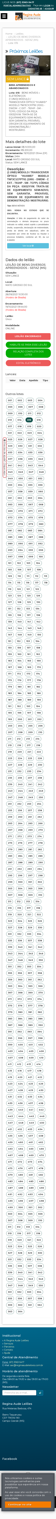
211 (9, 738)
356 (20, 973)
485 (31, 1181)
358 (40, 973)
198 (39, 712)
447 (10, 1122)
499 (10, 1207)
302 (40, 882)
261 (30, 817)
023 (29, 433)
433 (30, 1096)
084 (40, 530)
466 (41, 1148)
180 (20, 686)
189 (29, 699)
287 (10, 862)
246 (41, 790)
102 (19, 563)
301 (30, 882)
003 (30, 400)
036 (40, 452)
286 (40, 856)
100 (41, 556)
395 (10, 1038)
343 (10, 953)
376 (20, 1005)
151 (9, 641)
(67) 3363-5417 (16, 1362)
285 (30, 856)
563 (10, 1311)
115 (18, 582)
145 (30, 628)
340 (20, 947)
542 (40, 1272)
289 (30, 862)
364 (20, 986)
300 (20, 882)
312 (19, 901)
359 (10, 979)
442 (41, 1109)
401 (30, 1044)
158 (38, 647)
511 (9, 1227)
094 (20, 550)
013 (10, 420)
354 (39, 966)
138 (38, 615)
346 (41, 953)
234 (39, 771)
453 (30, 1129)
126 (38, 595)
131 (9, 608)
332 (19, 934)
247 (10, 797)
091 (30, 543)
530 (40, 1253)
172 (19, 673)
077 (10, 524)
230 (40, 764)
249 (30, 797)
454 (40, 1129)
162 (38, 654)
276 (20, 843)
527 (10, 1253)
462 (40, 1142)
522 (39, 1240)
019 (29, 426)
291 (10, 869)
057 (10, 491)
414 (38, 1064)
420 (20, 1077)
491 (10, 1194)
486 (41, 1181)
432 (20, 1096)
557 (30, 1298)
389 (30, 1025)
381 (30, 1012)
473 (30, 1161)
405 (31, 1051)
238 (40, 777)
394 (39, 1031)
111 (28, 576)
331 (10, 934)
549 (30, 1285)
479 (10, 1174)
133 (28, 608)
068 (41, 504)
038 (20, 459)
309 (30, 895)
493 (30, 1194)
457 (30, 1135)
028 (40, 439)
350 (41, 960)
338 (40, 940)
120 (19, 589)
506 (40, 1214)
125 (29, 595)
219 (10, 751)
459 (10, 1142)
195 (10, 712)
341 (30, 947)
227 (10, 764)
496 (20, 1200)
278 (40, 843)
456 (20, 1135)
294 (39, 869)
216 (19, 745)
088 (41, 537)
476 (20, 1168)
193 (28, 706)
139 (10, 621)
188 (20, 699)
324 (20, 921)
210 (40, 732)
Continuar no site (20, 1504)
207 (10, 732)
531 (10, 1259)
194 (38, 706)
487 (10, 1187)
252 (19, 803)
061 (10, 498)
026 (20, 439)
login (47, 5)
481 (31, 1174)
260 (20, 817)
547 (10, 1285)
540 (20, 1272)
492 (20, 1194)
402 (40, 1044)
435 (10, 1103)
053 (10, 485)
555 (10, 1298)
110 (19, 576)
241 (30, 784)
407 (10, 1057)
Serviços (8, 1343)
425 (30, 1083)
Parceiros (9, 1346)
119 (9, 589)
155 (10, 647)
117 (36, 582)
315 (10, 908)
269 (30, 830)
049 (10, 478)
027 (30, 439)
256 (20, 810)
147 (10, 634)
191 (9, 706)
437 (30, 1103)
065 (10, 504)
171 (9, 673)
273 (29, 836)
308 (20, 895)
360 (20, 979)
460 (20, 1142)
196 (19, 712)
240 (20, 784)
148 (20, 634)
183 (10, 693)
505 (30, 1214)
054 (20, 485)
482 (40, 1174)
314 (37, 901)
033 (10, 452)
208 (20, 732)
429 (30, 1090)
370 (40, 992)
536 (20, 1266)
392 (19, 1031)
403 (10, 1051)
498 (41, 1200)
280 (20, 849)
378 (40, 1005)
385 (30, 1018)
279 (10, 849)
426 (41, 1083)
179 (10, 686)
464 (20, 1148)
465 (31, 1148)
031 (30, 446)
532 (19, 1259)
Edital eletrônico (28, 363)
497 (31, 1200)
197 (29, 712)
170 (39, 667)
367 (10, 992)
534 (39, 1259)
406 (41, 1051)
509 (30, 1220)
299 (10, 882)
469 (31, 1155)
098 (20, 556)
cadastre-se (35, 8)
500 (20, 1207)
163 (10, 660)
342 (40, 947)
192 (19, 706)
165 (29, 660)
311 (9, 901)
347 (10, 960)
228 (20, 764)
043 (30, 465)
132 (19, 608)
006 (20, 407)
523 (10, 1246)
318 (38, 908)
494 (40, 1194)
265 (30, 823)
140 (19, 621)
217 (29, 745)
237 (30, 777)
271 (10, 836)
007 (30, 407)
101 (9, 563)
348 (20, 960)
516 (19, 1233)
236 (20, 777)
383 (10, 1018)
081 (10, 530)
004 (40, 400)
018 (20, 426)
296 (20, 875)
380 (20, 1012)
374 (39, 999)
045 (10, 472)
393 (29, 1031)
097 (10, 556)
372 (19, 999)
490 (41, 1187)
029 (10, 446)
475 (10, 1168)
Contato (8, 1349)
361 (30, 979)
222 (39, 751)
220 (19, 751)
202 (39, 719)
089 (10, 543)
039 (30, 459)
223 (10, 758)
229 (30, 764)
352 (19, 966)
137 (29, 615)
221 (29, 751)
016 (39, 420)
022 (19, 433)
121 (28, 589)
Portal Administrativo (17, 5)
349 (30, 960)
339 (10, 947)
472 (20, 1161)
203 (10, 725)
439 (10, 1109)
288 (20, 862)
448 (20, 1122)
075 (30, 517)
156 (19, 647)
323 (10, 921)
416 (20, 1070)
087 (30, 537)
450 (42, 1122)
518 (38, 1233)
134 (37, 608)
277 (30, 843)
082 (20, 530)
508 (20, 1220)
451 (10, 1129)
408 (20, 1057)
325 (30, 921)
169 (29, 667)
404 (20, 1051)
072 (40, 511)
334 (39, 934)
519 (10, 1240)
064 (40, 498)
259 (10, 817)
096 (41, 550)
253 (29, 803)
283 (10, 856)
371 (10, 999)
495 (10, 1200)
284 (20, 856)
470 (41, 1155)
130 (38, 602)
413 (29, 1064)
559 (10, 1305)
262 (39, 817)
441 (31, 1109)
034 (20, 452)
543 (10, 1279)
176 (19, 680)
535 (10, 1266)
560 (20, 1305)
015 (29, 420)
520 (19, 1240)
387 (10, 1025)
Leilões (19, 33)
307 (10, 895)
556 (20, 1298)
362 (39, 979)
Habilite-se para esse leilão (28, 344)
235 (10, 777)
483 (10, 1181)
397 (30, 1038)
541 (30, 1272)
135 (10, 615)
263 (10, 823)
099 (30, 556)
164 (19, 660)
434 (40, 1096)
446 (42, 1116)
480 (20, 1174)
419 (10, 1077)
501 (30, 1207)
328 (20, 927)
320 (19, 914)
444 (20, 1116)
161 (28, 654)
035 (30, 452)
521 (29, 1240)
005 (10, 407)
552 (19, 1292)
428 (20, 1090)
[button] (8, 65)
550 (41, 1285)
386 (40, 1018)
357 (30, 973)
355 (10, 973)
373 (29, 999)
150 (39, 634)
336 (20, 940)
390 (40, 1025)
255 (10, 810)
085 (10, 537)
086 (20, 537)
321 (29, 914)
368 (20, 992)
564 (20, 1311)
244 (20, 790)
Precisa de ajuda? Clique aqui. (4, 459)
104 (38, 563)
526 (40, 1246)
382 (40, 1012)
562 (39, 1305)
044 (40, 465)
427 (10, 1090)
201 (30, 719)
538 (40, 1266)
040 (40, 459)
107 (29, 569)
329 (30, 927)
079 (30, 524)
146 (39, 628)
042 (20, 465)
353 (29, 966)
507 (10, 1220)
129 (29, 602)
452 (20, 1129)
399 (10, 1044)
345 (30, 953)
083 (30, 530)
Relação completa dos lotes (28, 353)
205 (30, 725)
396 (20, 1038)
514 (37, 1227)
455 (10, 1135)
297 (30, 875)
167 (10, 667)
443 (10, 1116)
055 (30, 485)
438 (41, 1103)
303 (10, 888)
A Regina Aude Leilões (16, 1340)
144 (20, 628)
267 (10, 830)
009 (10, 413)
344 (20, 953)
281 (30, 849)
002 (20, 400)
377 (30, 1005)
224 (20, 758)
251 (10, 803)
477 (30, 1168)
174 (38, 673)
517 (29, 1233)
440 (20, 1109)
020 (39, 426)
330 (40, 927)
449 (31, 1122)
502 (40, 1207)
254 (39, 803)
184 (19, 693)
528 (20, 1253)
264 (20, 823)
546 (41, 1279)
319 (10, 914)
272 (19, 836)
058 (20, 491)
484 (20, 1181)
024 (39, 433)
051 (30, 478)
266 (40, 823)
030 (20, 446)
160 (19, 654)
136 (19, 615)
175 (10, 680)
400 (20, 1044)
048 (41, 472)
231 (10, 771)
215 (10, 745)
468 (20, 1155)
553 (29, 1292)
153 (28, 641)
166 (39, 660)
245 (30, 790)
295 (10, 875)
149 (29, 634)
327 (10, 927)
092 (40, 543)
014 (19, 420)
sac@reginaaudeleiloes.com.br (26, 1365)
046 (20, 472)
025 (10, 439)
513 (28, 1227)
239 (10, 784)
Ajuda (48, 8)
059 (30, 491)
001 (10, 400)
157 (29, 647)
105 (10, 569)
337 (30, 940)
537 (30, 1266)
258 (40, 810)
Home (8, 33)
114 (10, 582)
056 (40, 485)
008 (41, 407)
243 (10, 790)
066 (20, 504)
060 (40, 491)
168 (20, 667)
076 (40, 517)
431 (10, 1096)
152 (19, 641)
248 (20, 797)
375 (10, 1005)
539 (10, 1272)
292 (19, 869)
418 (39, 1070)
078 (20, 524)
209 (30, 732)
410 (41, 1057)
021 (10, 433)
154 (37, 641)
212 (19, 738)
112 (36, 576)
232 (19, 771)
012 (39, 413)
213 (28, 738)
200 (20, 719)
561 (30, 1305)
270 (40, 830)
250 (41, 797)
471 (10, 1161)
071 (30, 511)
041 (10, 465)
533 (29, 1259)
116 (27, 582)
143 (10, 628)
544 (20, 1279)
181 (29, 686)
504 (20, 1214)
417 (29, 1070)
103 (28, 563)
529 (30, 1253)
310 (40, 895)
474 (40, 1161)
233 (29, 771)
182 (38, 686)
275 (10, 843)
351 (10, 966)
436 (20, 1103)
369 (30, 992)
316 (19, 908)
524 (20, 1246)
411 (10, 1064)
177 (29, 680)
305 (30, 888)
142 (38, 621)
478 (41, 1168)
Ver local (27, 245)
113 (45, 576)
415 (10, 1070)
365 (30, 986)
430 (41, 1090)
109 (10, 576)
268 (20, 830)
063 (30, 498)
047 (31, 472)
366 (40, 986)
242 (40, 784)
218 (38, 745)
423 (10, 1083)
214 (37, 738)
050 (20, 478)
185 (29, 693)
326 (40, 921)
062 (20, 498)
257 (30, 810)
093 (10, 550)
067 (30, 504)
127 (10, 602)
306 (40, 888)
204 (20, 725)
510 (40, 1220)
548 (20, 1285)
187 (10, 699)
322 (39, 914)
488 (20, 1187)
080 (41, 524)
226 (40, 758)
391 (10, 1031)
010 (20, 413)
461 (31, 1142)
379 (10, 1012)
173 (28, 673)
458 (41, 1135)
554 (39, 1292)
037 (10, 459)
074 (20, 517)
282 (40, 849)
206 (40, 725)
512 (19, 1227)
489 (31, 1187)
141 (29, 621)
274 (39, 836)
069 (10, 511)
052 (40, 478)
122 (37, 589)
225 (30, 758)
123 (10, 595)
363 (10, 986)
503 (10, 1214)
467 (10, 1155)
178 (39, 680)
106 (19, 569)
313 (28, 901)
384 (20, 1018)
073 (10, 517)
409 (31, 1057)
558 (40, 1298)
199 (10, 719)
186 (39, 693)
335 (10, 940)
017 (10, 426)
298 (40, 875)
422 (40, 1077)
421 (30, 1077)
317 (29, 908)
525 (30, 1246)
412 (19, 1064)
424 (20, 1083)
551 (10, 1292)
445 (31, 1116)
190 (39, 699)
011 (29, 413)
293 (29, 869)
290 (40, 862)
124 (19, 595)
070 (20, 511)
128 (19, 602)
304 (20, 888)
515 (10, 1233)
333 (29, 934)
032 (40, 446)
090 (20, 543)
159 (10, 654)
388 (20, 1025)
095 (30, 550)
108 (39, 569)
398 (40, 1038)
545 (30, 1279)
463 (10, 1148)
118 (45, 582)
